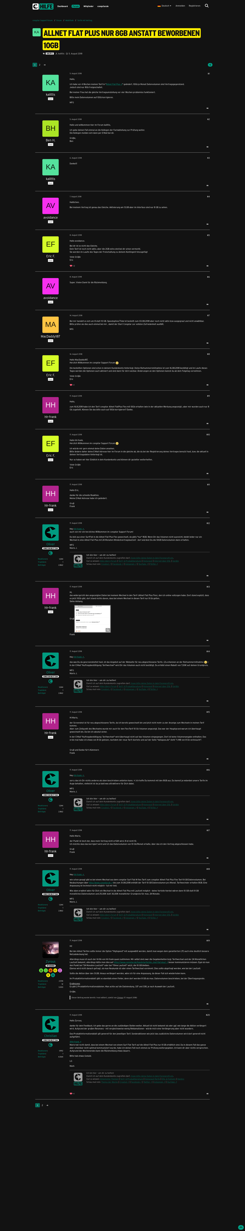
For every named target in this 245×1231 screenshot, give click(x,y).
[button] (165, 6)
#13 (208, 586)
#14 (208, 651)
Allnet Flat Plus (113, 84)
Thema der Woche (109, 1082)
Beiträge (41, 565)
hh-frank (78, 528)
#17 (208, 830)
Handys (180, 1079)
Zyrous (120, 997)
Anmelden (180, 5)
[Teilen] (210, 65)
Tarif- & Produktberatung (129, 561)
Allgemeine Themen (109, 1079)
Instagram (129, 564)
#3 (208, 158)
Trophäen (42, 562)
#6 (208, 277)
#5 (208, 235)
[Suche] (206, 6)
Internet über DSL (162, 561)
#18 (208, 869)
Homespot (147, 561)
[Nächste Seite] (44, 65)
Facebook (117, 564)
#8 (208, 354)
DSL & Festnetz (169, 1079)
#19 (208, 940)
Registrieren (194, 5)
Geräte (175, 561)
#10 (208, 434)
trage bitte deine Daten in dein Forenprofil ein (152, 558)
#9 (208, 396)
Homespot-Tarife (152, 1079)
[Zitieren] (207, 108)
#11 (208, 484)
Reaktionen (42, 559)
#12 (208, 523)
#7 (208, 315)
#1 (209, 73)
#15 (208, 712)
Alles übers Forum (108, 561)
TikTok (153, 564)
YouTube (142, 564)
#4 (208, 196)
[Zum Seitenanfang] (241, 1227)
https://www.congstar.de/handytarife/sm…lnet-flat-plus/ (140, 962)
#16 (208, 769)
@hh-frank (74, 1041)
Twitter (147, 1082)
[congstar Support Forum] (43, 6)
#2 (208, 119)
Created (105, 564)
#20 (208, 1015)
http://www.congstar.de (100, 882)
